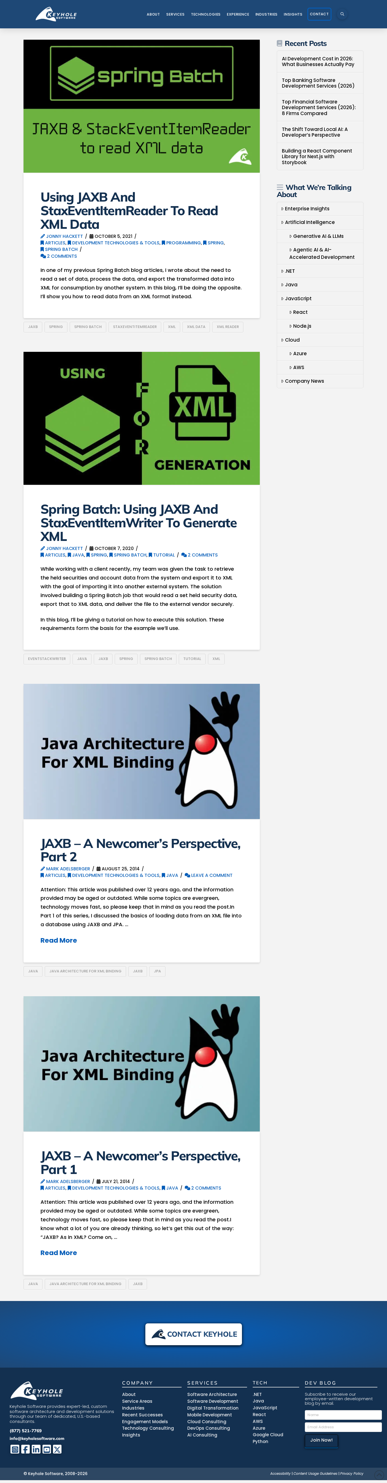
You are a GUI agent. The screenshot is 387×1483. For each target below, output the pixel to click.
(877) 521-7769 (26, 1430)
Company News (304, 381)
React (300, 312)
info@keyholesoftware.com (37, 1438)
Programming (183, 243)
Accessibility (280, 1473)
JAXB (33, 326)
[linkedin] (36, 1449)
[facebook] (25, 1449)
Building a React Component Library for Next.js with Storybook (317, 156)
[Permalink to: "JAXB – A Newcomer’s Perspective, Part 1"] (142, 1063)
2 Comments (61, 256)
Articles (54, 243)
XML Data (196, 326)
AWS (298, 367)
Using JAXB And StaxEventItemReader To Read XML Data (129, 210)
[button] (342, 14)
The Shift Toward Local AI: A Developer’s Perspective (315, 132)
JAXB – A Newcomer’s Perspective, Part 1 (140, 1162)
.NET (290, 271)
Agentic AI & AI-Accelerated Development (322, 253)
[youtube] (46, 1449)
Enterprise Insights (307, 208)
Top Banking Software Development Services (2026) (318, 83)
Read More (59, 940)
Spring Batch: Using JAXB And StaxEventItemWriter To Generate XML (139, 522)
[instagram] (14, 1449)
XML (172, 326)
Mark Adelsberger (67, 869)
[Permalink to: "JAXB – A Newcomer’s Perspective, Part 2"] (142, 751)
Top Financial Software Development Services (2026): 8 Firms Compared (319, 107)
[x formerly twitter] (57, 1449)
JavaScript (298, 298)
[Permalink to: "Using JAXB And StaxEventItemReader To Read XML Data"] (142, 106)
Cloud (292, 340)
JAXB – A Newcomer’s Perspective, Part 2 (140, 850)
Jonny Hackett (64, 236)
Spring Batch (61, 249)
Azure (300, 353)
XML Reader (228, 326)
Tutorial (163, 555)
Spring (215, 243)
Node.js (302, 326)
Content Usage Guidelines (315, 1473)
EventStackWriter (47, 658)
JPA (157, 971)
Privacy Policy (351, 1473)
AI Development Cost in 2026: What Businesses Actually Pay (318, 61)
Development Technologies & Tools (115, 243)
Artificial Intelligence (310, 222)
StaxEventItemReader (135, 326)
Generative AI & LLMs (318, 236)
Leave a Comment (211, 875)
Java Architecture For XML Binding (85, 971)
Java (77, 555)
